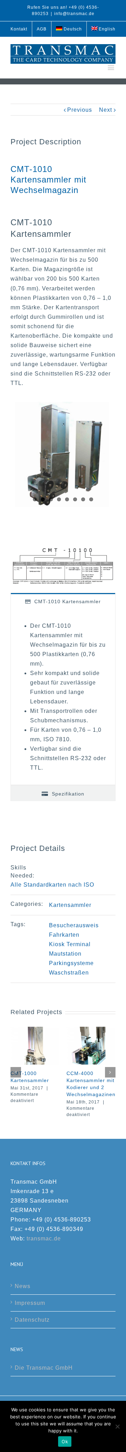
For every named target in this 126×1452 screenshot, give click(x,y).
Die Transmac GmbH (44, 1368)
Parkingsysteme (71, 963)
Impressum (30, 1303)
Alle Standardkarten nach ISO (52, 885)
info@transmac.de (74, 13)
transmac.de (44, 1238)
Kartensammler (70, 905)
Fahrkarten (64, 935)
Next (105, 110)
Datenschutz (32, 1320)
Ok (65, 1441)
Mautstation (65, 954)
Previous (79, 110)
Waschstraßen (69, 973)
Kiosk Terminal (70, 944)
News (22, 1286)
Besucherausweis (74, 925)
